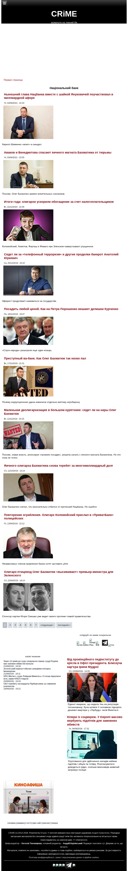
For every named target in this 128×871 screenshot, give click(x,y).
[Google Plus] (92, 645)
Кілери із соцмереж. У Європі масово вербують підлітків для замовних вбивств (94, 720)
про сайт (37, 823)
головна (11, 823)
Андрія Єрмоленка (101, 833)
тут (103, 843)
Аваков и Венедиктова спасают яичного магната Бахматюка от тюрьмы (57, 152)
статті (28, 823)
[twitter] (86, 645)
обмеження (81, 840)
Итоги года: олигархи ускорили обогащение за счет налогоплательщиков (59, 201)
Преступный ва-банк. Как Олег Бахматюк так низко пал (45, 358)
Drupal (43, 833)
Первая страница (13, 79)
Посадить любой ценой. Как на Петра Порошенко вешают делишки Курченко (61, 309)
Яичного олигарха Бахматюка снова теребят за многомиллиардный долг (58, 465)
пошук (55, 823)
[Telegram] (105, 645)
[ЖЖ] (99, 645)
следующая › (47, 625)
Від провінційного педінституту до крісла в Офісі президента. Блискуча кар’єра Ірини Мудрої (94, 663)
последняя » (64, 625)
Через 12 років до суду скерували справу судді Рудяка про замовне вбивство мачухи (31, 662)
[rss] (111, 645)
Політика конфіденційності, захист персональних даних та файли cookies (64, 857)
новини (20, 823)
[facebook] (79, 645)
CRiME (64, 13)
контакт (46, 823)
